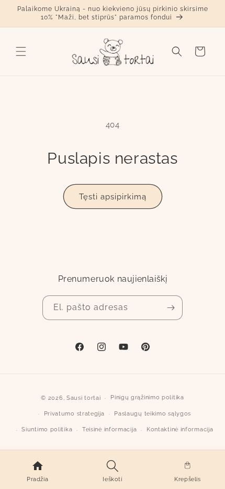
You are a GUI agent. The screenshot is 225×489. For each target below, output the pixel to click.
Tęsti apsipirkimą (113, 196)
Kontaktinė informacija (180, 429)
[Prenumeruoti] (170, 307)
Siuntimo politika (46, 429)
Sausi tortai (83, 398)
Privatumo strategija (74, 413)
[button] (20, 51)
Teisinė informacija (109, 429)
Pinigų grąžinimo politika (147, 397)
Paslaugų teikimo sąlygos (152, 413)
